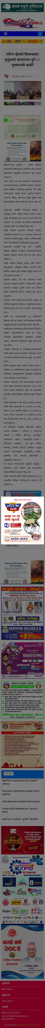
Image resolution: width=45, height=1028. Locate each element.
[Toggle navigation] (5, 33)
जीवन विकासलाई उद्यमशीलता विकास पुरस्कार (21, 802)
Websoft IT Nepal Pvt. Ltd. (29, 1025)
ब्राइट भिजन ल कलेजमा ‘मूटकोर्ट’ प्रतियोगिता (20, 819)
